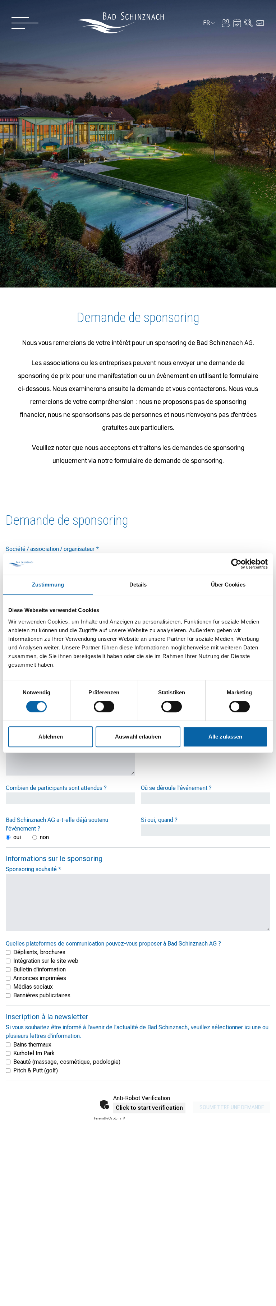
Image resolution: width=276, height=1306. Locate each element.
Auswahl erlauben (138, 737)
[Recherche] (248, 23)
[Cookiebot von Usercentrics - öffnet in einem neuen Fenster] (236, 563)
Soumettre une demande (231, 1107)
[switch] (104, 706)
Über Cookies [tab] (228, 584)
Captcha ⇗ (109, 1118)
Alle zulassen (225, 737)
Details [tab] (138, 584)
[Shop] (260, 23)
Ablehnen (50, 737)
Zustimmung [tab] (48, 584)
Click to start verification (149, 1107)
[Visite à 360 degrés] (225, 23)
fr (209, 24)
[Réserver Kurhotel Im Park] (237, 23)
